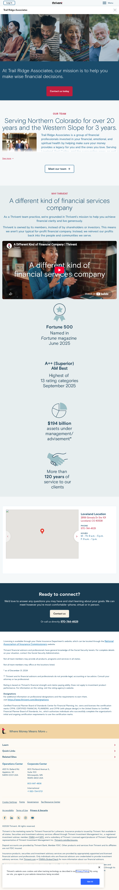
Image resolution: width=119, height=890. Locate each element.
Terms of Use (22, 810)
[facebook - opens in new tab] (4, 818)
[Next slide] (77, 536)
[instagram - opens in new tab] (25, 818)
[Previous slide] (8, 536)
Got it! (90, 882)
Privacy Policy (82, 871)
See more (6, 158)
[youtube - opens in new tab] (32, 818)
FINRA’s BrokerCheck (48, 859)
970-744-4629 (69, 621)
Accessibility (8, 810)
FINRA (32, 837)
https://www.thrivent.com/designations (28, 699)
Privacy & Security (39, 810)
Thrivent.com (30, 859)
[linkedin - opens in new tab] (11, 818)
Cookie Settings (9, 802)
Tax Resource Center (50, 802)
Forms (22, 802)
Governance (33, 802)
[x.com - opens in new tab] (18, 818)
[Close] (99, 867)
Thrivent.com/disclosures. (66, 840)
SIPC (41, 837)
